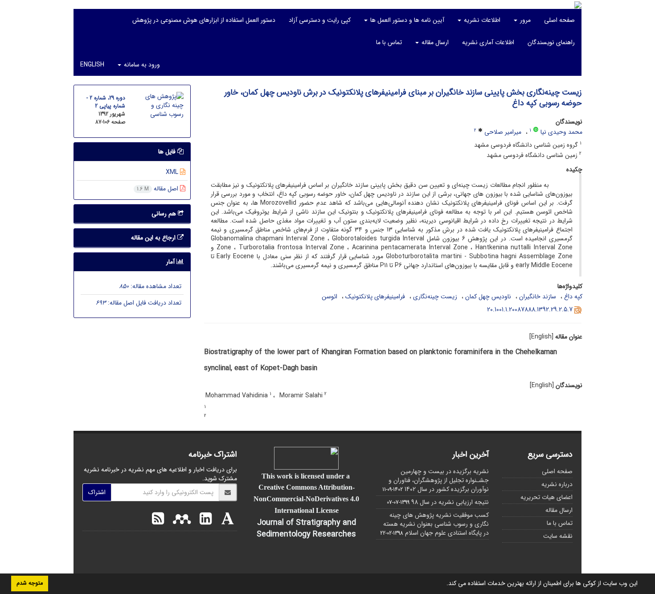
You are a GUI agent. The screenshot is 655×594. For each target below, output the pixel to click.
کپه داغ (573, 296)
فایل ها (167, 152)
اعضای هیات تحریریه (546, 497)
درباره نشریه (557, 484)
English (92, 65)
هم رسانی (164, 214)
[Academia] (225, 520)
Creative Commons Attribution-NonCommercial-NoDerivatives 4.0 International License (306, 498)
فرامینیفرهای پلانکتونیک (375, 296)
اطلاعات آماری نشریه (488, 42)
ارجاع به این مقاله (154, 238)
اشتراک (97, 492)
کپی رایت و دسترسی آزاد (320, 20)
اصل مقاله (158, 189)
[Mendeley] (179, 520)
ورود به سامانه (141, 65)
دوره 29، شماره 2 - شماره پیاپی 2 (105, 102)
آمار (171, 262)
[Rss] (158, 520)
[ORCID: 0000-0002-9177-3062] (536, 130)
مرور (524, 20)
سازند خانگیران (537, 296)
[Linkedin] (203, 520)
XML (173, 172)
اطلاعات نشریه (481, 20)
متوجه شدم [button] (29, 583)
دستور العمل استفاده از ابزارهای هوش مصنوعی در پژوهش (203, 20)
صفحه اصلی (559, 20)
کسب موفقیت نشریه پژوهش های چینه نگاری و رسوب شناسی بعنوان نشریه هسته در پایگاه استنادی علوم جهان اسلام (436, 524)
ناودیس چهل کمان (488, 296)
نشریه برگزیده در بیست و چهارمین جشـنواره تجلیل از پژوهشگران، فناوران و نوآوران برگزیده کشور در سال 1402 (439, 480)
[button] (443, 584)
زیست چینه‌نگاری (435, 296)
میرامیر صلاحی (502, 132)
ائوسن (329, 296)
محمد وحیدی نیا (561, 132)
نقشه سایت (558, 536)
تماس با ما (389, 42)
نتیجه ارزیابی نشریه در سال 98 (450, 502)
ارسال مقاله (434, 42)
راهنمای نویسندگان (551, 42)
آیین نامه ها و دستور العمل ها (406, 20)
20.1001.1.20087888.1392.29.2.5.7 (530, 309)
